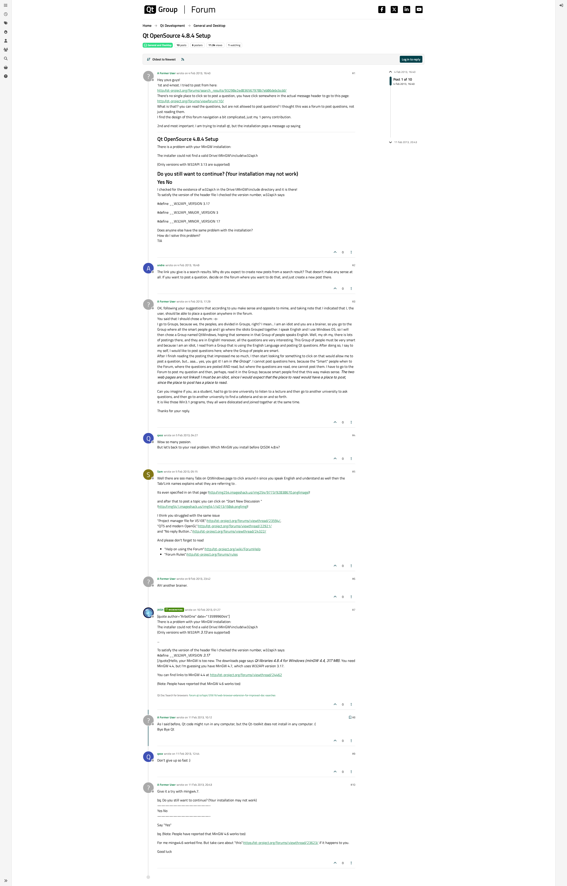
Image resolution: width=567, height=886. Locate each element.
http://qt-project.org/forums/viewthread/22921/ (235, 526)
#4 (353, 435)
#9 (353, 753)
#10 (353, 784)
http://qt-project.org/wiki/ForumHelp (232, 549)
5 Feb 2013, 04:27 (187, 435)
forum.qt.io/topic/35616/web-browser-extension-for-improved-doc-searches (232, 695)
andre (161, 265)
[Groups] (6, 49)
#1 (353, 73)
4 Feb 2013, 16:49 (188, 265)
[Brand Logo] (179, 9)
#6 (353, 578)
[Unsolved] (6, 76)
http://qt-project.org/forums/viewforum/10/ (190, 101)
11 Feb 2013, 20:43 (200, 784)
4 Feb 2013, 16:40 (199, 73)
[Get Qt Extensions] (6, 67)
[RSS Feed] (182, 59)
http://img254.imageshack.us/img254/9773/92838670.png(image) (259, 492)
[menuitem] (561, 5)
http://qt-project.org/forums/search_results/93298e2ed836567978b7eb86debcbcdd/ (222, 90)
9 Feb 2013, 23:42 (199, 578)
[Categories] (6, 5)
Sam (160, 471)
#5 (353, 471)
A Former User (166, 73)
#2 (353, 265)
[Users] (6, 40)
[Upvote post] (335, 252)
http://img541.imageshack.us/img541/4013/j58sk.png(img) (202, 506)
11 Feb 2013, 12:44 (187, 753)
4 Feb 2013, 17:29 (199, 301)
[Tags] (6, 23)
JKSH (160, 609)
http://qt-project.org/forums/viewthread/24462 (246, 674)
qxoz (160, 435)
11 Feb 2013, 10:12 (200, 717)
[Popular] (6, 31)
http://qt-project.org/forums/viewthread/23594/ (243, 520)
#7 (353, 609)
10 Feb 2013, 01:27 (208, 609)
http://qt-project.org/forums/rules (212, 554)
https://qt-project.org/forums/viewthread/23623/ (280, 842)
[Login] (561, 5)
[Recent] (6, 14)
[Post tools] (351, 252)
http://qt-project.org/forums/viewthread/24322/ (229, 531)
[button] (6, 880)
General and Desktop (159, 45)
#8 (353, 717)
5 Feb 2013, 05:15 (187, 471)
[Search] (6, 58)
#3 (353, 301)
